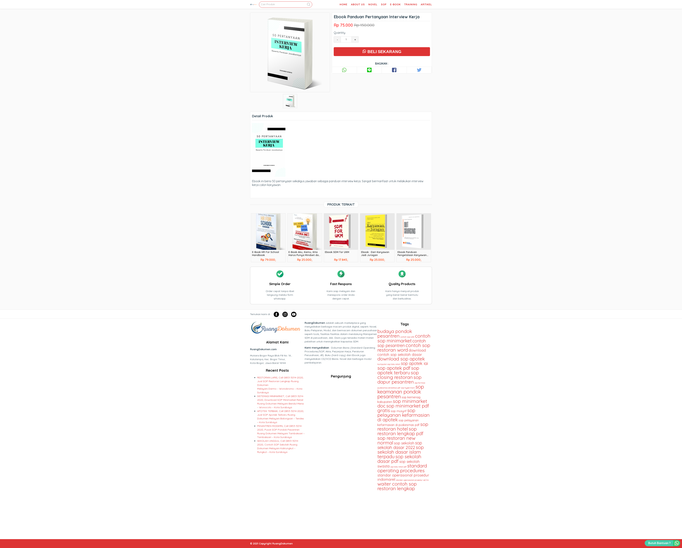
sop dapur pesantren (399, 379)
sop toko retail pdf (398, 467)
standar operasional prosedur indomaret (403, 477)
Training (410, 4)
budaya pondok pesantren (394, 333)
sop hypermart (408, 388)
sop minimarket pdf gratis (403, 408)
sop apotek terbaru (398, 370)
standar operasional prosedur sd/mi (412, 480)
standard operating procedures (402, 468)
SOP (383, 4)
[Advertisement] (404, 513)
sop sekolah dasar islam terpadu (400, 451)
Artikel (426, 4)
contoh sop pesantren (401, 343)
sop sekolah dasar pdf (399, 458)
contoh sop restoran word (403, 347)
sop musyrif (399, 411)
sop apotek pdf (393, 368)
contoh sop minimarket (403, 338)
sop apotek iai (414, 363)
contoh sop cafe (407, 337)
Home (343, 4)
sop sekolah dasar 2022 (399, 445)
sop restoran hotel (402, 426)
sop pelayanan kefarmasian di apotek (403, 415)
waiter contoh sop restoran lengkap (397, 486)
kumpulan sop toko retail (388, 364)
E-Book (395, 4)
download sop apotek (401, 359)
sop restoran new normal (396, 440)
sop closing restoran (398, 375)
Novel (372, 4)
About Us (358, 4)
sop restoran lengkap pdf (400, 431)
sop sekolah (404, 443)
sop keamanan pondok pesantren (400, 391)
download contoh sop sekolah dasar (401, 352)
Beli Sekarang (383, 51)
